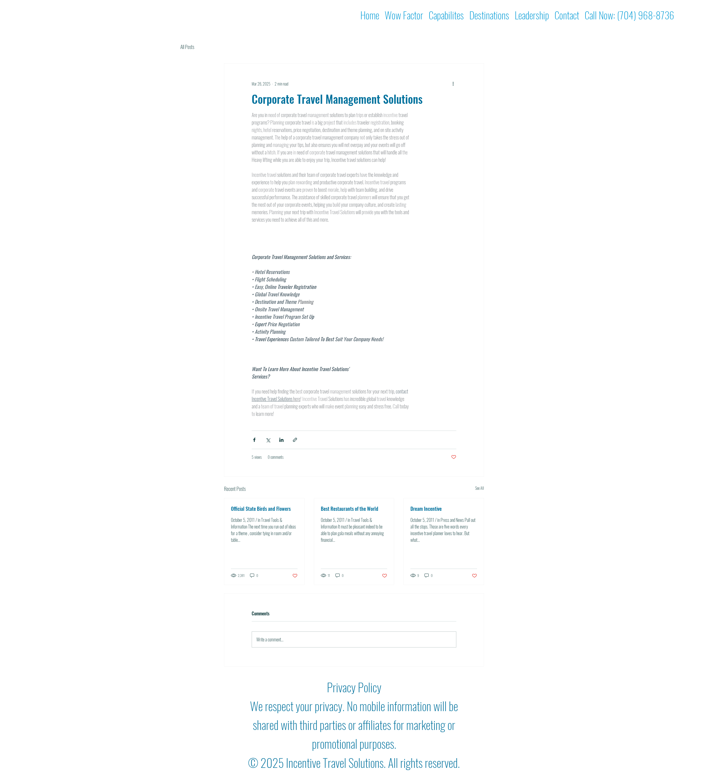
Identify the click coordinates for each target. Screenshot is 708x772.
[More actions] (453, 83)
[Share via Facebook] (254, 439)
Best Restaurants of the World (349, 508)
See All (479, 488)
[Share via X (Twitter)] (267, 439)
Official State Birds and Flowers (261, 508)
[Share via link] (295, 439)
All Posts (187, 46)
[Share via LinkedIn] (281, 439)
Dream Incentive (426, 508)
